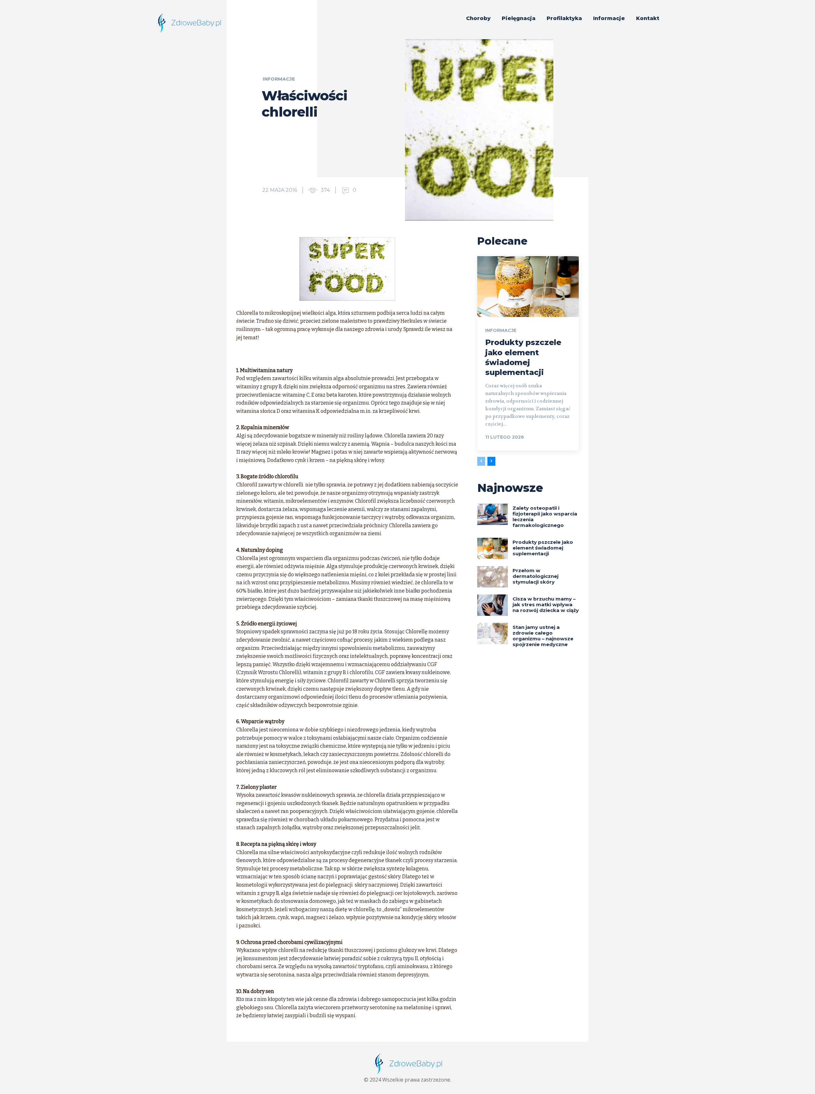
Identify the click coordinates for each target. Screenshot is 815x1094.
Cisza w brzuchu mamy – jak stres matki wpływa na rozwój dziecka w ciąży (546, 604)
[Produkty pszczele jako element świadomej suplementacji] (528, 286)
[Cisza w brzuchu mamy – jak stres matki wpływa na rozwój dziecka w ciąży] (492, 605)
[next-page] (491, 461)
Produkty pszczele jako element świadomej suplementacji (543, 548)
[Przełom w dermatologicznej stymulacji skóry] (492, 576)
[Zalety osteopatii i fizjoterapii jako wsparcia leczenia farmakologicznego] (492, 514)
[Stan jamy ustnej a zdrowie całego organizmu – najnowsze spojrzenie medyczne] (492, 633)
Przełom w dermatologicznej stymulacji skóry (535, 576)
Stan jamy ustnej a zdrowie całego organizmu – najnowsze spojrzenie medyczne (543, 635)
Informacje (279, 79)
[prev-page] (481, 461)
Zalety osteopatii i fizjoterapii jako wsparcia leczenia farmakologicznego (545, 516)
